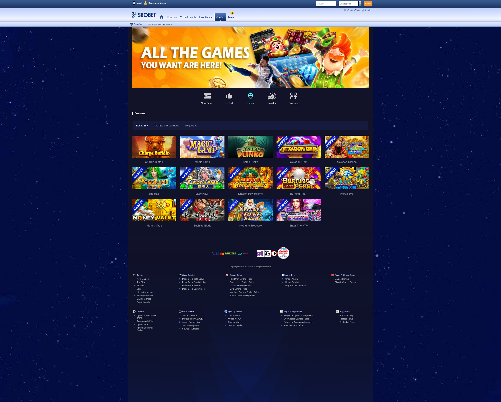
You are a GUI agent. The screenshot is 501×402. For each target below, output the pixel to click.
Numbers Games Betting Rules (244, 292)
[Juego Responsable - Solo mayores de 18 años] (274, 255)
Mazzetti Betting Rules (240, 285)
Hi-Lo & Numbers (145, 292)
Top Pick (141, 282)
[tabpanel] (250, 58)
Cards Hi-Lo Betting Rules (242, 282)
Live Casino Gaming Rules (296, 319)
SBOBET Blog (346, 315)
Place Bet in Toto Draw (193, 279)
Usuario (320, 4)
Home (161, 17)
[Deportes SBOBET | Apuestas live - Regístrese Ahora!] (143, 16)
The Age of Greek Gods (166, 125)
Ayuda (368, 10)
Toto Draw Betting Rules (241, 279)
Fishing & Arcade (145, 295)
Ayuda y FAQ (234, 319)
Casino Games (144, 299)
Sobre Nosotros (189, 315)
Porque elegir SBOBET (193, 319)
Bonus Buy (142, 125)
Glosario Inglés (235, 325)
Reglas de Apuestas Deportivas (299, 315)
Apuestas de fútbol (145, 321)
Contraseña (345, 4)
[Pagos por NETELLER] (231, 255)
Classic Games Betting (345, 282)
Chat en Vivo (353, 10)
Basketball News (347, 322)
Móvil (139, 3)
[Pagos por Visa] (216, 255)
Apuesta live (142, 324)
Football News (346, 319)
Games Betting (342, 279)
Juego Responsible (191, 322)
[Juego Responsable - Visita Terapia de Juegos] (260, 254)
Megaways (191, 125)
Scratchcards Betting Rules (243, 295)
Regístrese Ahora (157, 3)
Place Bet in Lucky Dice (193, 289)
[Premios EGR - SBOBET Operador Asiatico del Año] (283, 253)
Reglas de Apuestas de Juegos (298, 322)
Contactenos (234, 315)
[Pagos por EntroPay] (240, 255)
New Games (143, 279)
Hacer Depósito (292, 282)
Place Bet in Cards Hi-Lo (193, 282)
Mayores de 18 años (293, 325)
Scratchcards (143, 302)
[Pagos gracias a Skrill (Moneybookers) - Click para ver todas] (245, 255)
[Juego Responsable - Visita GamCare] (267, 254)
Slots (139, 289)
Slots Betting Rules (238, 289)
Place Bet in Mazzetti (192, 285)
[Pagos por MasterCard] (222, 255)
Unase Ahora (291, 279)
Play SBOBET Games (295, 285)
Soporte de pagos (190, 325)
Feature (140, 285)
